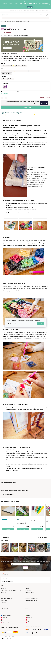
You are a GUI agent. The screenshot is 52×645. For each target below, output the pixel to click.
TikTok (40, 186)
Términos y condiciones (7, 598)
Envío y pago (5, 93)
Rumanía (29, 617)
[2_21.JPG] (25, 223)
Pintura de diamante (10, 126)
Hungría (29, 615)
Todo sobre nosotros (29, 10)
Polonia (4, 619)
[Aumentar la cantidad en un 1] (6, 98)
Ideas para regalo (30, 592)
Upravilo (17, 638)
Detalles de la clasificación (21, 35)
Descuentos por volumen (32, 598)
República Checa (7, 615)
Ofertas (27, 588)
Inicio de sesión (42, 14)
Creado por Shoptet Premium (8, 638)
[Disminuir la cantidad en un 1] (2, 98)
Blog (26, 608)
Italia (28, 619)
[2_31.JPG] (40, 223)
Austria (29, 622)
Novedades (28, 590)
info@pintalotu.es (8, 581)
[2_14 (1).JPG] (11, 223)
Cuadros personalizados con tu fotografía (11, 590)
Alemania (5, 621)
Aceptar (40, 324)
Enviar (25, 567)
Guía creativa (4, 608)
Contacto (38, 10)
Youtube (48, 537)
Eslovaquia (5, 617)
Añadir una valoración (9, 494)
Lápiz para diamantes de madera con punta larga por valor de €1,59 (22, 87)
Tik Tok (41, 537)
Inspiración (3, 592)
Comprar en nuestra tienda (15, 10)
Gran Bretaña (6, 622)
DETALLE (8, 529)
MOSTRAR (29, 7)
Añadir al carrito (26, 107)
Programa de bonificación (32, 600)
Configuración (12, 324)
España (29, 621)
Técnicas (3, 588)
